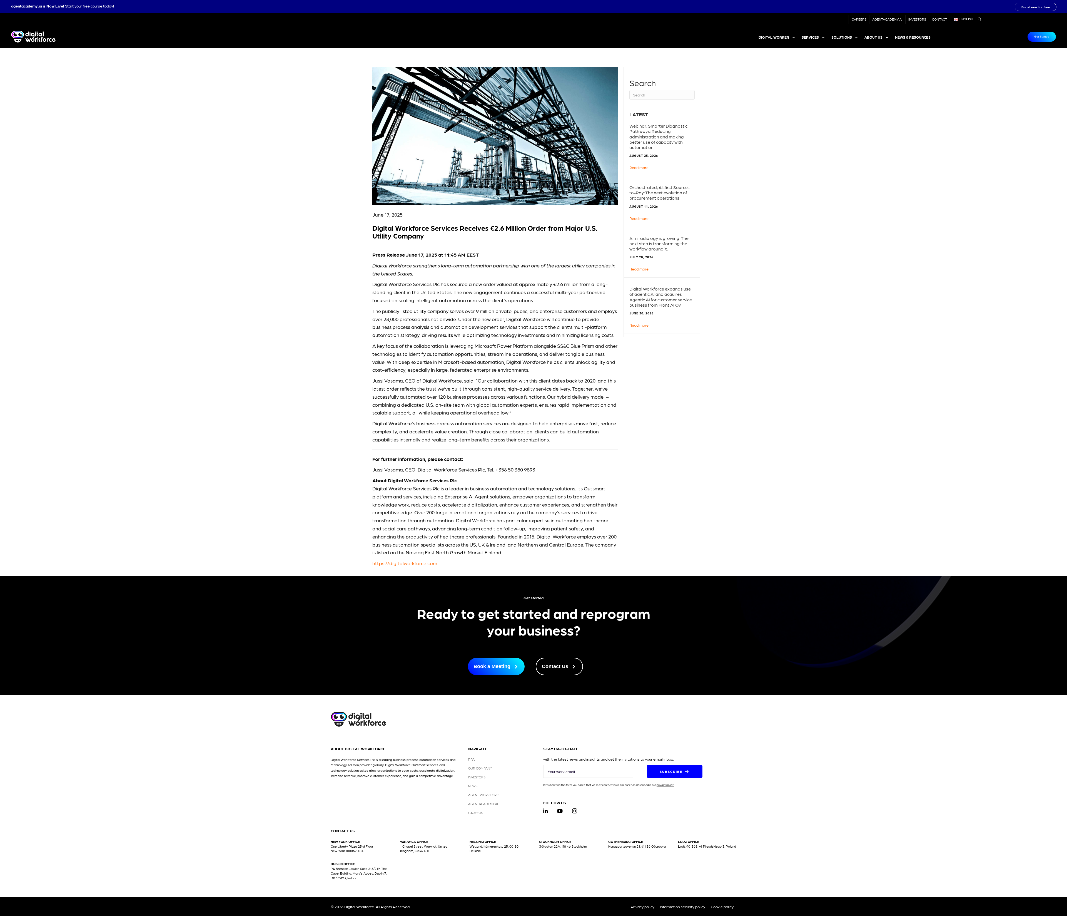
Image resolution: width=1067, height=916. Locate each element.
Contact (939, 19)
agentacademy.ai (26, 5)
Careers (859, 19)
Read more (639, 167)
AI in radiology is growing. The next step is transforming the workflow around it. (659, 243)
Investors (917, 19)
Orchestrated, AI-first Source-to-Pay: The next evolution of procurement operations (659, 192)
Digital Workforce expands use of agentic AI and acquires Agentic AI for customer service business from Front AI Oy (660, 297)
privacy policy (665, 784)
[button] (1035, 7)
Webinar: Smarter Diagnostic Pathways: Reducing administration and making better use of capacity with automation (658, 136)
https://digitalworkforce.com (404, 563)
